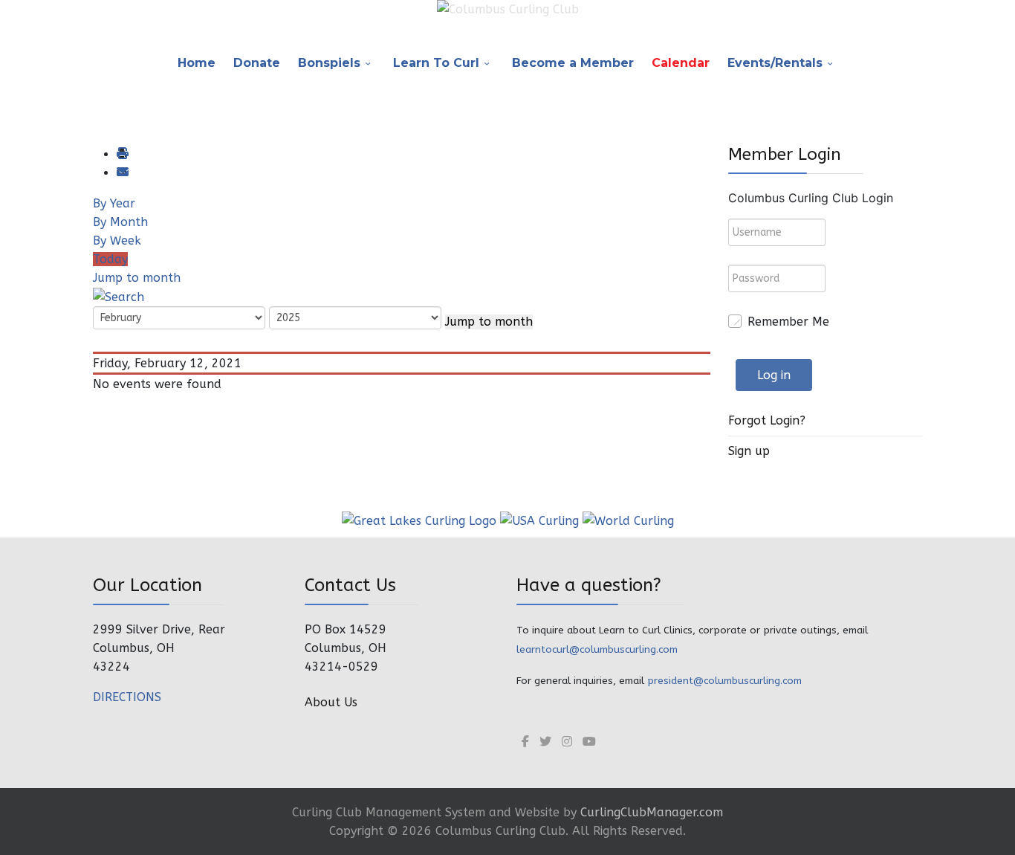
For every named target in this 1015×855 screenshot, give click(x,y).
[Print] (122, 154)
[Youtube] (589, 742)
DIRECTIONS (127, 697)
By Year (114, 203)
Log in (774, 375)
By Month (120, 222)
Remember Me (788, 321)
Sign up (749, 451)
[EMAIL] (122, 173)
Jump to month (137, 278)
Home (196, 63)
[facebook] (525, 742)
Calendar (681, 63)
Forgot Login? (766, 420)
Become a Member (573, 63)
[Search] (118, 296)
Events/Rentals (775, 63)
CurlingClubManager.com (651, 812)
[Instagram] (567, 742)
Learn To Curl (436, 63)
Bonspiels (329, 63)
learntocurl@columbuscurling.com (597, 649)
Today (110, 259)
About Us (331, 702)
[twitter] (545, 742)
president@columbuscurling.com (724, 680)
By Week (117, 240)
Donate (256, 63)
